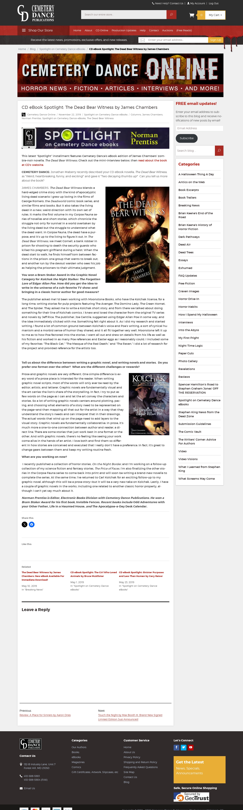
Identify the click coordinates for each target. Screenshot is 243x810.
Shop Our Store (40, 30)
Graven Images (188, 291)
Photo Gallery (188, 361)
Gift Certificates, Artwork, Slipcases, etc (95, 772)
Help (143, 30)
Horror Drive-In (188, 299)
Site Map (129, 772)
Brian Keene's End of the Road (195, 215)
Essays (183, 260)
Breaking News (189, 205)
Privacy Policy (132, 757)
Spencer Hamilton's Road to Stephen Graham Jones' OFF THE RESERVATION (198, 388)
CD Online (102, 30)
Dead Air (184, 244)
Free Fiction (186, 283)
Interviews (185, 322)
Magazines (78, 762)
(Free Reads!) (184, 30)
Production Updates (124, 30)
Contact (154, 30)
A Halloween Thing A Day (196, 174)
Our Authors (79, 747)
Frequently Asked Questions (141, 767)
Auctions (167, 30)
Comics (76, 767)
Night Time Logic (190, 345)
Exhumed (185, 268)
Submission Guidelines (194, 424)
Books (75, 752)
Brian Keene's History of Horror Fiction (195, 227)
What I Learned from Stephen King (199, 469)
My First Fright (188, 338)
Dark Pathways (189, 237)
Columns (136, 114)
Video (182, 451)
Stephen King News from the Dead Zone (198, 414)
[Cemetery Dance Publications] (47, 11)
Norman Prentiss (31, 118)
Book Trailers (187, 197)
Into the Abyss (188, 330)
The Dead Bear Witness (100, 118)
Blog (33, 48)
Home (77, 30)
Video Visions (188, 459)
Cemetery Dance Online (41, 114)
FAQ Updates (187, 275)
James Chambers (152, 114)
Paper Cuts (186, 353)
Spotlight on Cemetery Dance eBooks (62, 48)
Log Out (213, 3)
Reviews (184, 377)
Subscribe (187, 138)
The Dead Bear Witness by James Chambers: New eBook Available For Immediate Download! (43, 576)
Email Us (29, 788)
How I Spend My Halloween (197, 314)
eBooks (76, 757)
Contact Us (176, 3)
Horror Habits (188, 306)
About (88, 30)
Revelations (186, 369)
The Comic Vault (189, 431)
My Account (197, 3)
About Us (129, 752)
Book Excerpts (188, 190)
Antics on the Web (191, 182)
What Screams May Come (196, 478)
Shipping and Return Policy (140, 762)
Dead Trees (186, 252)
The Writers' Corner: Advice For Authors (197, 441)
